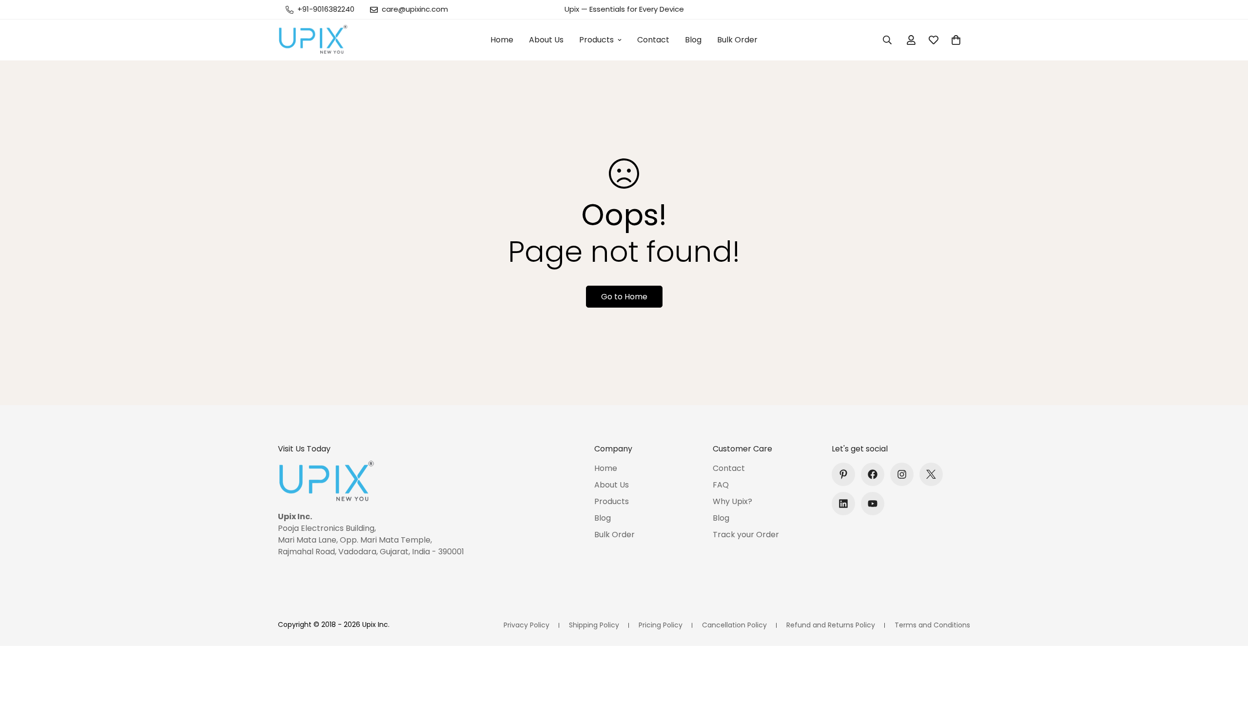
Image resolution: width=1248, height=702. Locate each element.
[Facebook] (872, 474)
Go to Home (624, 296)
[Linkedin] (843, 503)
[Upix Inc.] (313, 40)
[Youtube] (872, 503)
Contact (653, 39)
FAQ (721, 484)
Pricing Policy (660, 625)
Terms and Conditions (932, 625)
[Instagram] (902, 474)
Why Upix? (732, 501)
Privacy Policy (526, 625)
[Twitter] (931, 474)
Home (501, 39)
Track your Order (746, 534)
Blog (693, 39)
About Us (546, 39)
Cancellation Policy (734, 625)
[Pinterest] (843, 474)
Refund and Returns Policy (830, 625)
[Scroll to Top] (1229, 649)
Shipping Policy (594, 625)
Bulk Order (737, 39)
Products (596, 39)
